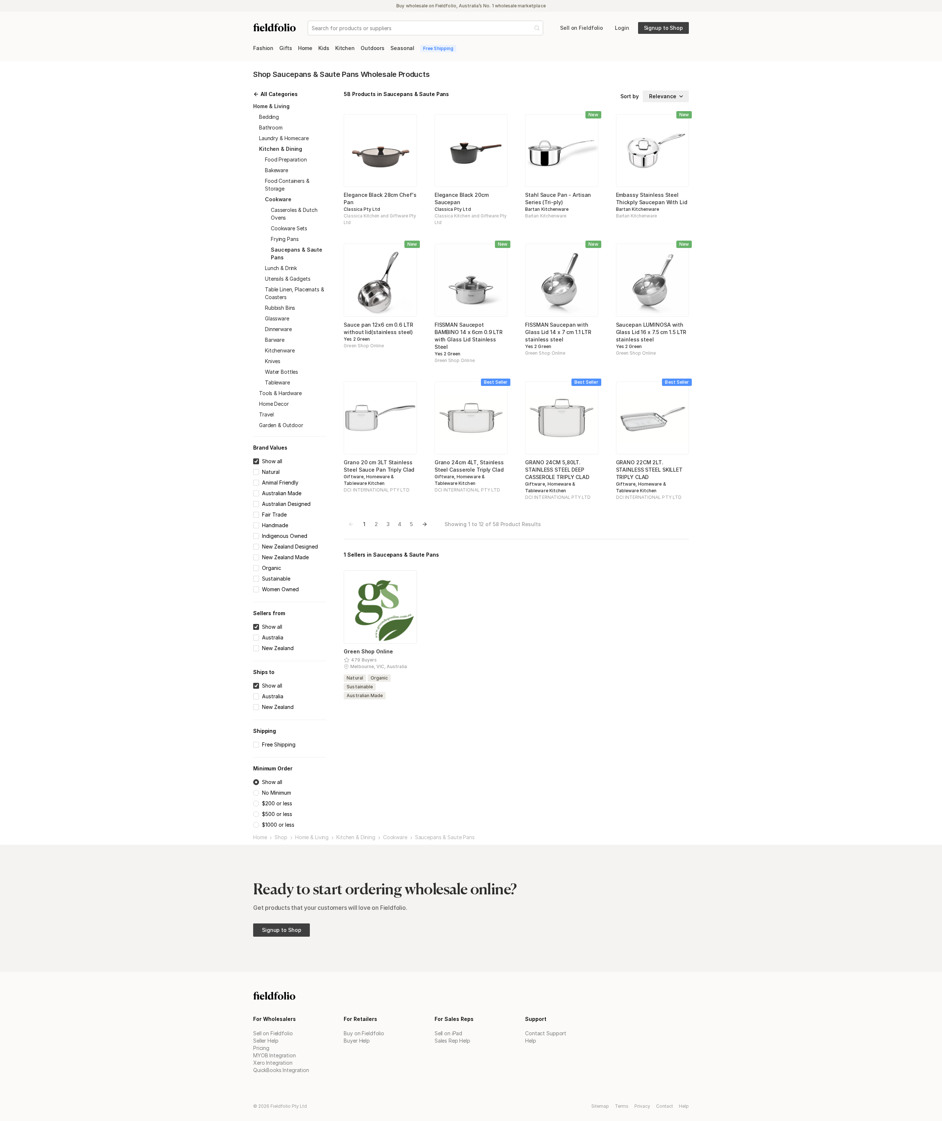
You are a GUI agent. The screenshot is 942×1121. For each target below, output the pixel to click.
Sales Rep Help (452, 1040)
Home (260, 837)
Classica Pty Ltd (362, 209)
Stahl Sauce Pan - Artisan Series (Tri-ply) (558, 198)
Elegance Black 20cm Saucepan (462, 198)
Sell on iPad (448, 1033)
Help (530, 1040)
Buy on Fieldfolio (364, 1033)
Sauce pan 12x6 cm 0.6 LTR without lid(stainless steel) (378, 328)
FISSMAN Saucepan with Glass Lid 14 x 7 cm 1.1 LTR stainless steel (558, 332)
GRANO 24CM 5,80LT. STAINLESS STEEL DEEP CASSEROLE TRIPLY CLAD (557, 469)
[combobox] (312, 28)
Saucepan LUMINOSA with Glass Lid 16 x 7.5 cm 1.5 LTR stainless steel (651, 332)
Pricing (261, 1048)
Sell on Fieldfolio (273, 1033)
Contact (664, 1106)
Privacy (642, 1106)
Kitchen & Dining (355, 837)
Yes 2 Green (357, 339)
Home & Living (312, 837)
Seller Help (265, 1040)
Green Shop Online (364, 345)
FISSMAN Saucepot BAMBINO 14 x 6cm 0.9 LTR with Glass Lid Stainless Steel (469, 336)
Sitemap (600, 1106)
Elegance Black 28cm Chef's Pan (380, 198)
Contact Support (545, 1033)
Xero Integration (273, 1063)
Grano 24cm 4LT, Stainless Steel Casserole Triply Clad (469, 466)
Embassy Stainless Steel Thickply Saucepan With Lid (651, 198)
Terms (621, 1106)
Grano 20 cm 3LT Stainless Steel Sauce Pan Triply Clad (379, 466)
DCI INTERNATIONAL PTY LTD (376, 490)
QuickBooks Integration (281, 1070)
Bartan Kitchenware (547, 209)
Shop (281, 837)
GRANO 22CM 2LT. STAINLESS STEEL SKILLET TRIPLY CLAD (649, 469)
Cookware (395, 837)
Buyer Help (357, 1040)
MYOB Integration (274, 1055)
